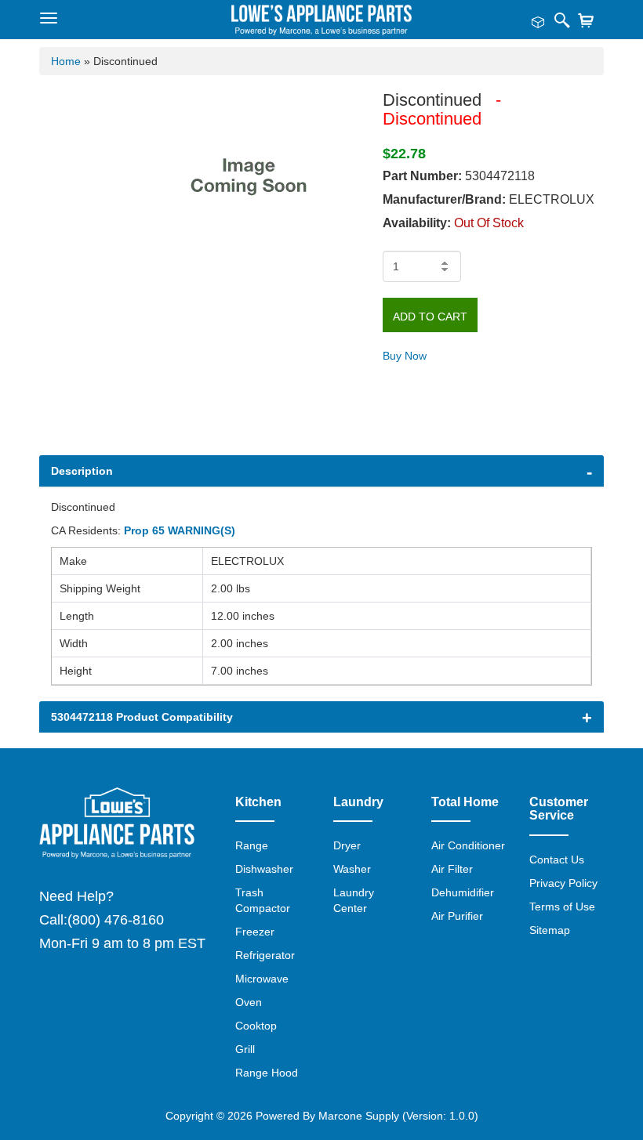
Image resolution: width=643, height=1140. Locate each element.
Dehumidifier (462, 892)
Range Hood (266, 1072)
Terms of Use (562, 906)
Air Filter (452, 869)
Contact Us (556, 859)
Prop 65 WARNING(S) (179, 530)
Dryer (347, 845)
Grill (245, 1049)
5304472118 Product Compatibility (142, 717)
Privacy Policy (563, 883)
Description (82, 471)
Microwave (262, 978)
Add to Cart (430, 316)
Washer (352, 869)
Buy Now (405, 355)
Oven (248, 1002)
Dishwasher (264, 869)
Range (251, 845)
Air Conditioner (468, 845)
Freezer (254, 931)
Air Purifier (457, 916)
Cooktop (256, 1025)
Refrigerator (265, 955)
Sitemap (549, 930)
